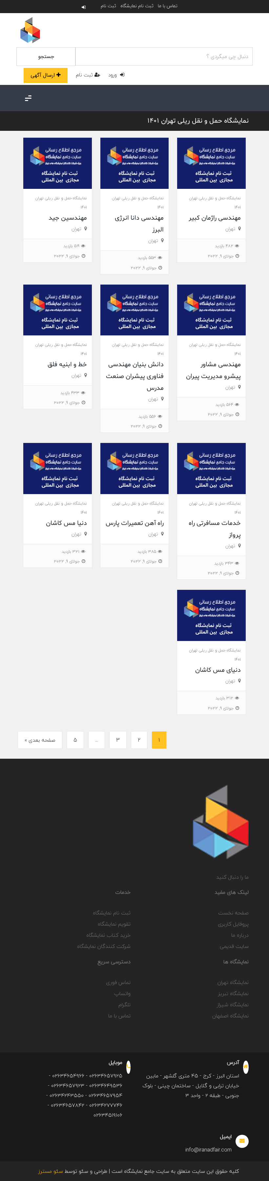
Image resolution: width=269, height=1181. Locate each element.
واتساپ (122, 993)
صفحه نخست (233, 912)
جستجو (46, 56)
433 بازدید (69, 392)
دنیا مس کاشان (66, 523)
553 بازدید (147, 257)
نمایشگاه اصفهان (230, 1015)
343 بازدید (223, 563)
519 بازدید (71, 246)
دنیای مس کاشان (218, 670)
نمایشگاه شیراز (233, 1004)
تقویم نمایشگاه (114, 924)
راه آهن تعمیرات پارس (135, 523)
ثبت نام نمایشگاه (137, 6)
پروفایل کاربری (233, 924)
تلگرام (124, 1004)
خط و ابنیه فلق (67, 364)
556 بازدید (147, 416)
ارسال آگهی (43, 75)
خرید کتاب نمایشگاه (108, 935)
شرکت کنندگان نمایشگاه (104, 946)
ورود (113, 74)
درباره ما (240, 935)
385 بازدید (146, 551)
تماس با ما (167, 6)
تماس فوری (118, 982)
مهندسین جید (68, 218)
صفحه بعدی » (40, 740)
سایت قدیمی (234, 946)
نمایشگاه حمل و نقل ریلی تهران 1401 (198, 121)
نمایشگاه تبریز (233, 993)
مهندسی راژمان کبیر (215, 218)
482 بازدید (224, 246)
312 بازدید (224, 698)
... (96, 740)
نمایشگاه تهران (233, 982)
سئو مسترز (50, 1171)
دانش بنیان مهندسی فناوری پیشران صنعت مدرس (135, 376)
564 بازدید (224, 404)
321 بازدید (70, 551)
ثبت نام (108, 6)
